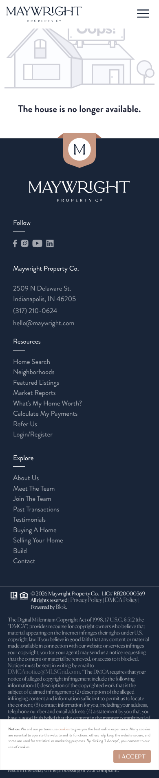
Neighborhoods (34, 372)
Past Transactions (36, 509)
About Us (26, 478)
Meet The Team (34, 489)
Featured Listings (36, 383)
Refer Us (25, 424)
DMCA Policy (121, 601)
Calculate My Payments (45, 414)
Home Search (31, 362)
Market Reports (34, 393)
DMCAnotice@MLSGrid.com (44, 672)
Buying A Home (35, 530)
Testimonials (29, 520)
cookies (64, 729)
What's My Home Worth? (47, 403)
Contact (24, 561)
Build (20, 551)
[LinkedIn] (49, 243)
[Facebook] (15, 243)
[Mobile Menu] (142, 14)
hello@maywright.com (43, 323)
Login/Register (33, 434)
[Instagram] (24, 243)
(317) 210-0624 (35, 311)
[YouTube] (37, 243)
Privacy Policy (86, 601)
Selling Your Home (38, 540)
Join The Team (32, 499)
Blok (60, 607)
